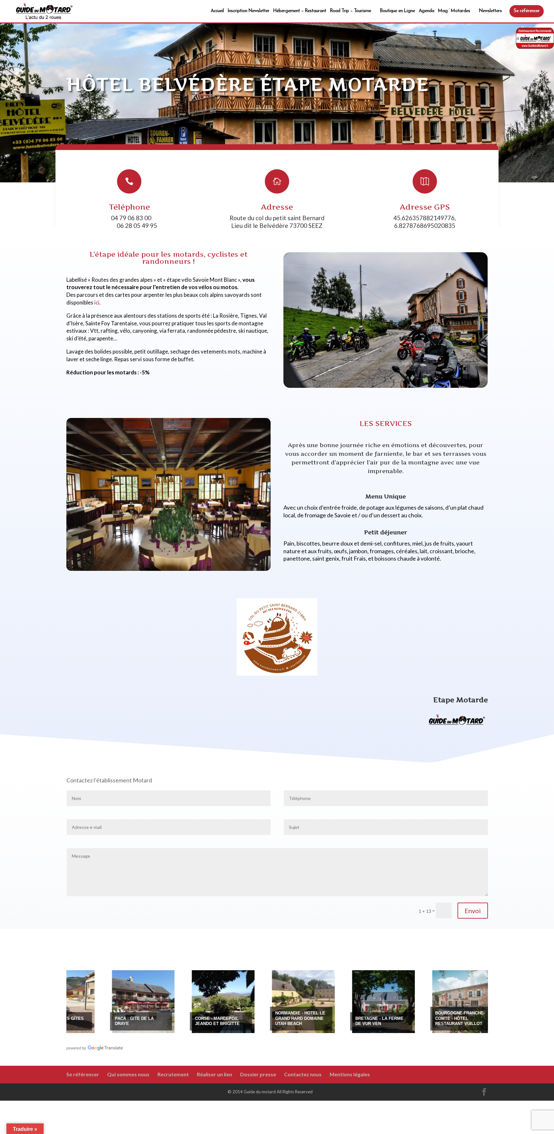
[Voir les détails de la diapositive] (91, 1001)
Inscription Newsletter (248, 11)
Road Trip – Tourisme (350, 11)
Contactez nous (303, 1074)
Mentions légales (350, 1074)
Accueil (217, 11)
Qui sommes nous (128, 1074)
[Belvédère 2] (168, 569)
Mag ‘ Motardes (454, 11)
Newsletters (490, 11)
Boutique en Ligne (397, 11)
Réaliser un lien (214, 1074)
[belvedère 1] (385, 386)
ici (96, 302)
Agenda (426, 11)
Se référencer (527, 11)
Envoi (473, 910)
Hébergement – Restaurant (299, 11)
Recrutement (173, 1074)
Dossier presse (258, 1074)
